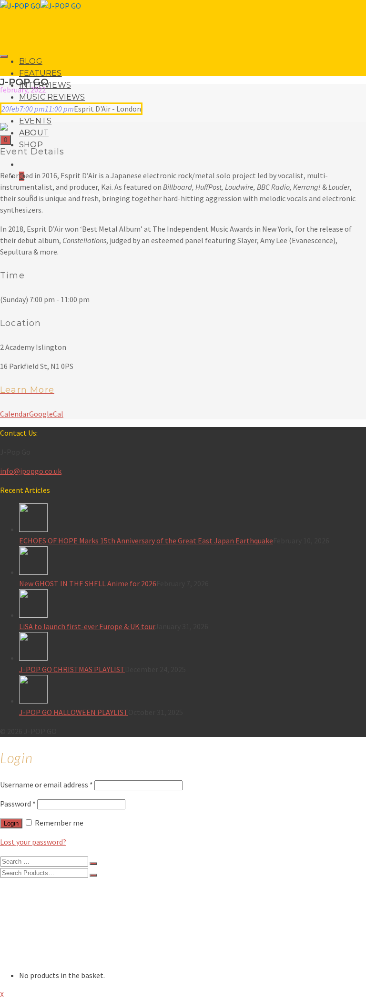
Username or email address (46, 784)
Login (11, 823)
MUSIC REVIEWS (52, 97)
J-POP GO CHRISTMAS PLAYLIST (72, 669)
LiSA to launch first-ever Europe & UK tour (87, 626)
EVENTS (35, 120)
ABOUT (34, 132)
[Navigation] (4, 56)
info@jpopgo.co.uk (30, 471)
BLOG (30, 61)
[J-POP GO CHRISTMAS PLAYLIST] (192, 647)
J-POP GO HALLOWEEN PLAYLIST (73, 712)
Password (18, 803)
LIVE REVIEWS (42, 928)
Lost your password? (33, 842)
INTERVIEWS (40, 909)
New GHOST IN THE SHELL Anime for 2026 (87, 583)
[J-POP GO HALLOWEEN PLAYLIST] (192, 690)
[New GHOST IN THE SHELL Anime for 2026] (192, 562)
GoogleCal (46, 413)
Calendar (14, 413)
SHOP (29, 957)
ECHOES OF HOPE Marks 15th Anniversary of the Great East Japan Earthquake (146, 540)
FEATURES (40, 73)
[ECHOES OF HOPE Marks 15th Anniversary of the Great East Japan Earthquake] (192, 519)
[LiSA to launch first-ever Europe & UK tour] (192, 605)
